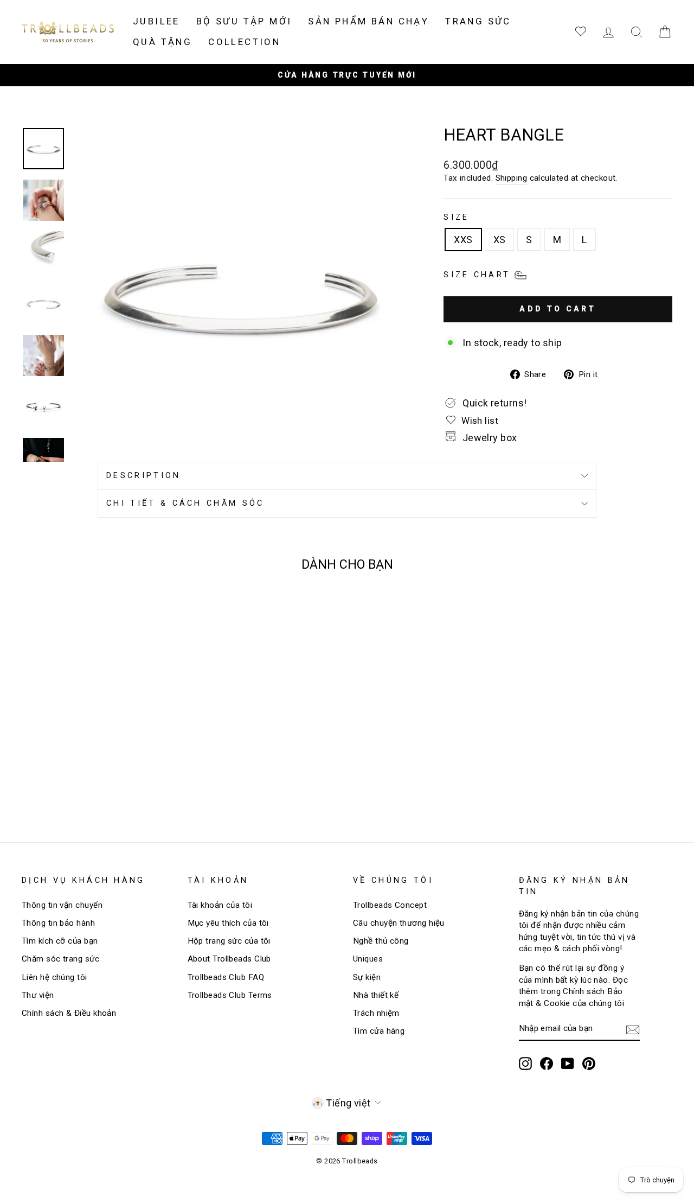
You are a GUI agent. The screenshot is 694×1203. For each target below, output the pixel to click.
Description (143, 475)
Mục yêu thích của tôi (228, 923)
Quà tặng (162, 41)
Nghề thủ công (381, 941)
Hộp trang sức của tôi (229, 941)
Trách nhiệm (376, 1013)
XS (499, 239)
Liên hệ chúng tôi (54, 977)
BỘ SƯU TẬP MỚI (244, 21)
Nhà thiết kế (376, 995)
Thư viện (38, 995)
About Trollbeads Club (229, 959)
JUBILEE (156, 21)
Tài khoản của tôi (220, 905)
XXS (463, 239)
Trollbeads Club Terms (230, 995)
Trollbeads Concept (390, 905)
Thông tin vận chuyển (62, 905)
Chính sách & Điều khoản (69, 1013)
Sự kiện (367, 977)
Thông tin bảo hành (58, 923)
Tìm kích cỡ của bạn (60, 941)
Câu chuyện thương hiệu (399, 923)
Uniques (368, 959)
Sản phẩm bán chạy (368, 21)
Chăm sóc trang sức (60, 959)
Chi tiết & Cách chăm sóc (185, 503)
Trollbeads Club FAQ (226, 977)
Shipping (512, 178)
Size (456, 217)
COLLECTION (244, 41)
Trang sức (478, 21)
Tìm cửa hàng (378, 1031)
